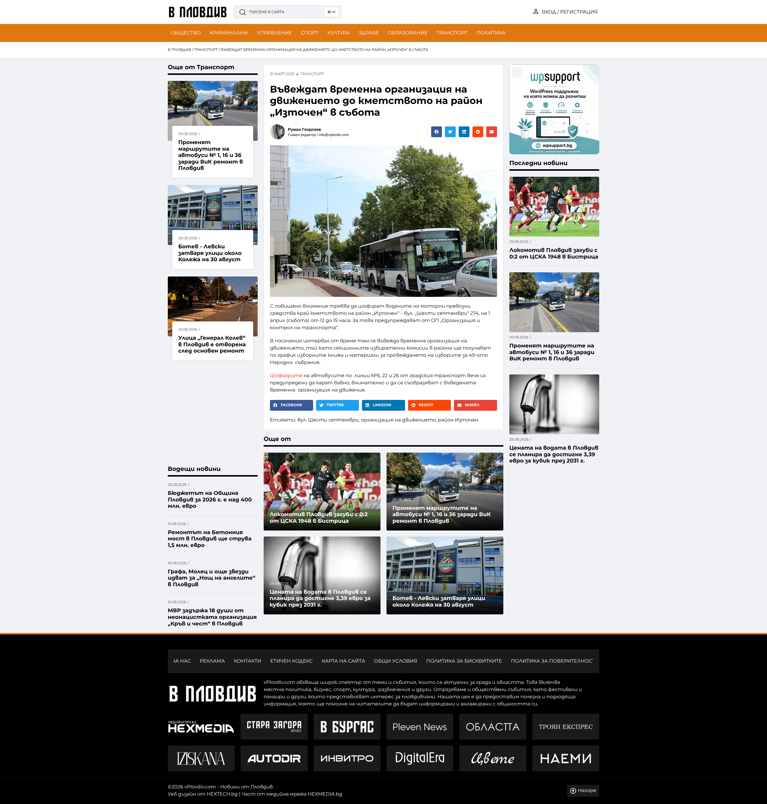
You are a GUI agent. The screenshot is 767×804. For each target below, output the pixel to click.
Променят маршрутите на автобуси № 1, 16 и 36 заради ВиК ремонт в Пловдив (210, 155)
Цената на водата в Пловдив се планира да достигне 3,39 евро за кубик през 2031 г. (320, 598)
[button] (436, 131)
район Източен (458, 420)
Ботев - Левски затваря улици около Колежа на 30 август (209, 253)
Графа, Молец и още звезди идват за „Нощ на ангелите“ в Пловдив (211, 578)
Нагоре (587, 791)
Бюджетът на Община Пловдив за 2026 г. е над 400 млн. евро (210, 499)
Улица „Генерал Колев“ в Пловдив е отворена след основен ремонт (212, 344)
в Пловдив (179, 50)
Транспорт (206, 50)
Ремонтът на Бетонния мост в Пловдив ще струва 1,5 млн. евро (209, 538)
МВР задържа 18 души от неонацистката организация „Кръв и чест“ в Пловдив (212, 617)
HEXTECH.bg (222, 794)
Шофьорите (286, 376)
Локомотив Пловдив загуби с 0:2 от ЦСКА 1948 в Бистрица (319, 517)
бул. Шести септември (328, 420)
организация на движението (398, 420)
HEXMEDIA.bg (325, 794)
